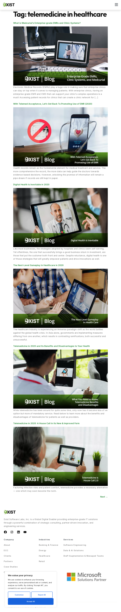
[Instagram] (12, 532)
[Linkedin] (18, 532)
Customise (19, 595)
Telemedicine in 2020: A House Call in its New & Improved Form (46, 423)
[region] (31, 589)
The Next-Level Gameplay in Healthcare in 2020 (38, 265)
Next (104, 496)
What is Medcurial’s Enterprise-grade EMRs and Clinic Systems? (47, 23)
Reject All (42, 595)
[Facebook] (5, 532)
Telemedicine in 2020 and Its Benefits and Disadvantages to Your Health (51, 346)
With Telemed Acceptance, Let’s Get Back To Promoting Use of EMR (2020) (52, 104)
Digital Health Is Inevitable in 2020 (31, 184)
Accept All (31, 601)
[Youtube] (25, 532)
